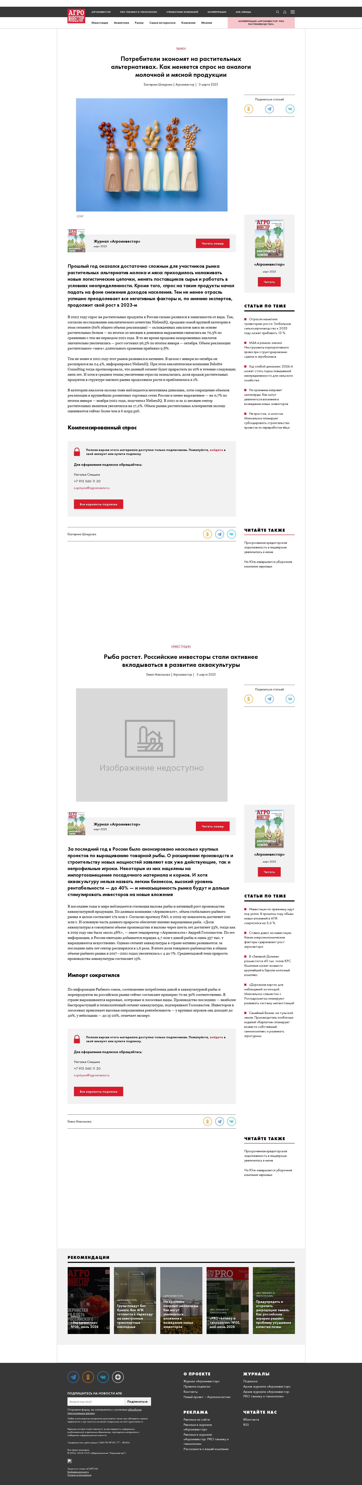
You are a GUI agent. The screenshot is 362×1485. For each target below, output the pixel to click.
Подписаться (137, 1401)
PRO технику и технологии (138, 12)
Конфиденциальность (78, 1471)
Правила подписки (197, 1386)
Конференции (217, 12)
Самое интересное (162, 22)
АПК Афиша (243, 12)
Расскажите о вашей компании (206, 1449)
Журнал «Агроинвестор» (202, 1381)
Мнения (206, 22)
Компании (188, 22)
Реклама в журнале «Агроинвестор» (198, 1426)
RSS (246, 1424)
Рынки (139, 22)
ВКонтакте (251, 1419)
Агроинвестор (101, 12)
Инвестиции (100, 22)
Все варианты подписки (98, 504)
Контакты (191, 1391)
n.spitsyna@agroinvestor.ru (92, 487)
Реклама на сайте (197, 1419)
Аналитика (121, 22)
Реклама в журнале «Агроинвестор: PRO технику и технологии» (206, 1439)
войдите (216, 450)
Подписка (250, 1381)
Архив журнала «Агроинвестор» (267, 1386)
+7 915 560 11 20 (87, 481)
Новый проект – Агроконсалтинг (207, 1396)
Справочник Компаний (182, 12)
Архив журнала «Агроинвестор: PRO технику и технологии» (266, 1393)
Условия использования (79, 1475)
